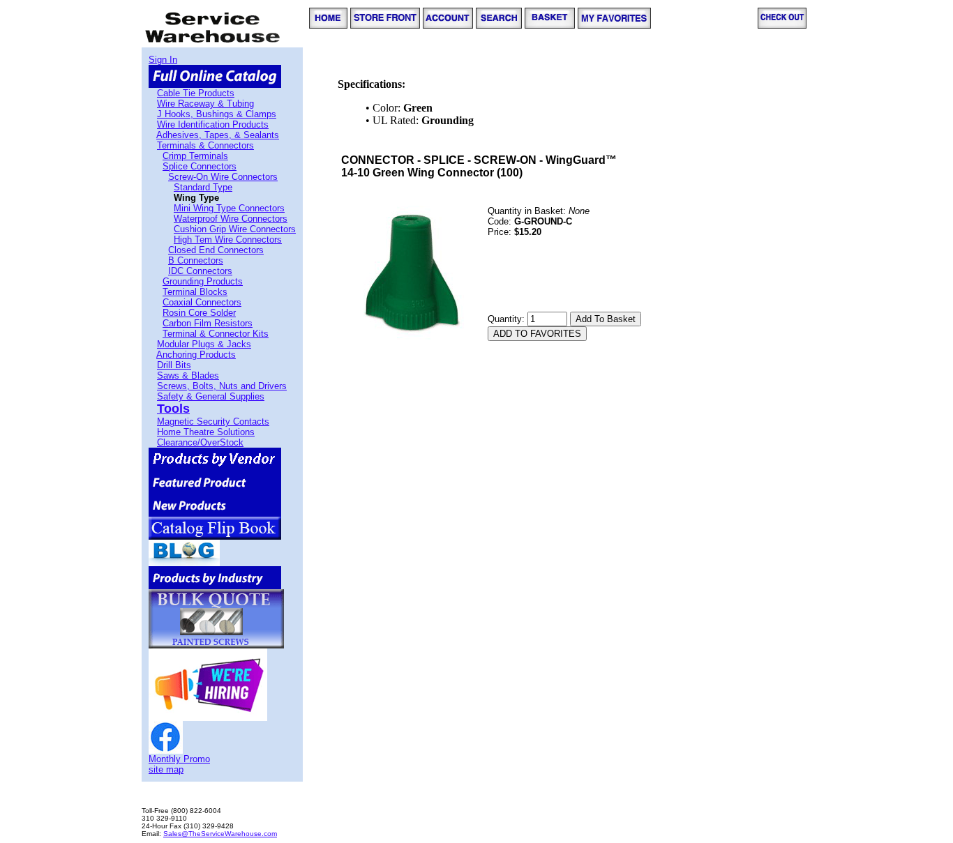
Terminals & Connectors (205, 145)
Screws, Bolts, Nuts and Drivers (222, 386)
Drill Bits (174, 365)
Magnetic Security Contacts (213, 421)
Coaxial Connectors (202, 302)
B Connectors (195, 260)
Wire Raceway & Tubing (205, 103)
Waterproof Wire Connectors (230, 218)
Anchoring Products (196, 354)
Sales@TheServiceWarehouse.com (220, 833)
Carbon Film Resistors (208, 323)
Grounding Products (203, 281)
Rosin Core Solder (199, 312)
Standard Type (203, 187)
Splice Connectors (200, 166)
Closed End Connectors (216, 250)
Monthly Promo (179, 759)
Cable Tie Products (195, 93)
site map (166, 769)
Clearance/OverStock (200, 442)
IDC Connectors (200, 271)
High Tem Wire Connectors (228, 239)
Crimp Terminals (195, 156)
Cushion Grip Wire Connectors (235, 229)
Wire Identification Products (213, 124)
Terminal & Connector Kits (216, 333)
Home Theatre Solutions (206, 432)
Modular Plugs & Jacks (204, 344)
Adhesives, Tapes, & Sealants (217, 135)
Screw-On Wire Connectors (223, 177)
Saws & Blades (188, 375)
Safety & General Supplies (210, 396)
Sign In (163, 59)
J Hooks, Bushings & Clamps (216, 114)
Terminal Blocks (195, 292)
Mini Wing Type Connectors (229, 208)
